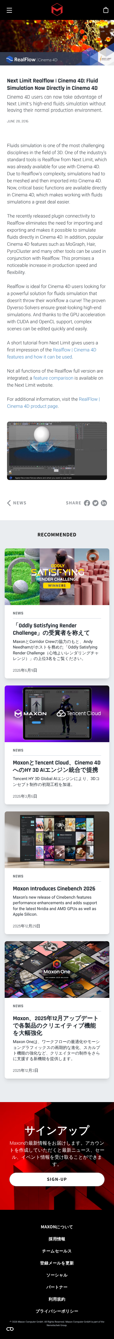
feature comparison (53, 378)
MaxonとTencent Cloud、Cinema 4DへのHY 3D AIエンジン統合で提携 (57, 766)
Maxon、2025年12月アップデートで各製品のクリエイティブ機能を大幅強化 (56, 1026)
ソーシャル (57, 1275)
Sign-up (57, 1179)
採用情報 (57, 1239)
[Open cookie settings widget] (10, 1329)
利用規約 (57, 1299)
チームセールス (57, 1251)
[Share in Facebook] (87, 502)
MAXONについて (57, 1227)
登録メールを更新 (57, 1263)
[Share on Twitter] (95, 502)
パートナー (57, 1287)
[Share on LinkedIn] (104, 502)
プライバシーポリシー (57, 1311)
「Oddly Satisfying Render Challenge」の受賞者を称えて (51, 629)
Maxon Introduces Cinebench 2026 (54, 888)
